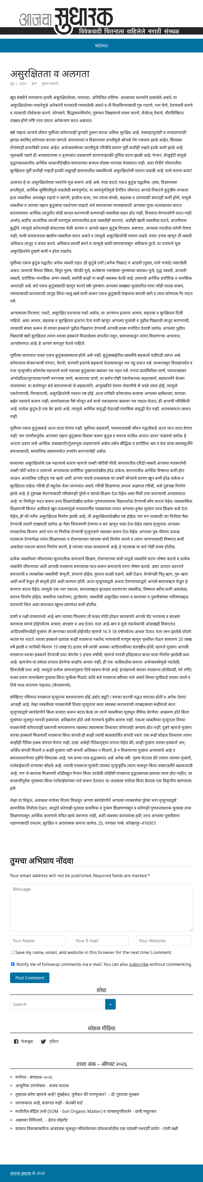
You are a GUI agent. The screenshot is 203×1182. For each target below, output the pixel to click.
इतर (34, 83)
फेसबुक (26, 1041)
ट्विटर (52, 1041)
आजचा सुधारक (20, 1173)
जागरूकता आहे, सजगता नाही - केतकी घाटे (49, 1103)
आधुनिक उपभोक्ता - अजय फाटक (42, 1085)
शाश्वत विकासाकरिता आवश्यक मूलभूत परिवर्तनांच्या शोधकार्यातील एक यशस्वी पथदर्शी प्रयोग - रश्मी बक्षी (96, 1128)
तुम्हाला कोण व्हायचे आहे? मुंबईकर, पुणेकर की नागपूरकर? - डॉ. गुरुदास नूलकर (77, 1094)
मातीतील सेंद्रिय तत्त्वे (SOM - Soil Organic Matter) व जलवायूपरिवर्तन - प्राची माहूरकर (85, 1111)
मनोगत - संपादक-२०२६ (33, 1077)
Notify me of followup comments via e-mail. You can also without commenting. (103, 964)
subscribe (139, 964)
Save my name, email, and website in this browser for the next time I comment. (93, 952)
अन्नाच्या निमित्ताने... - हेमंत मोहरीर (41, 1120)
